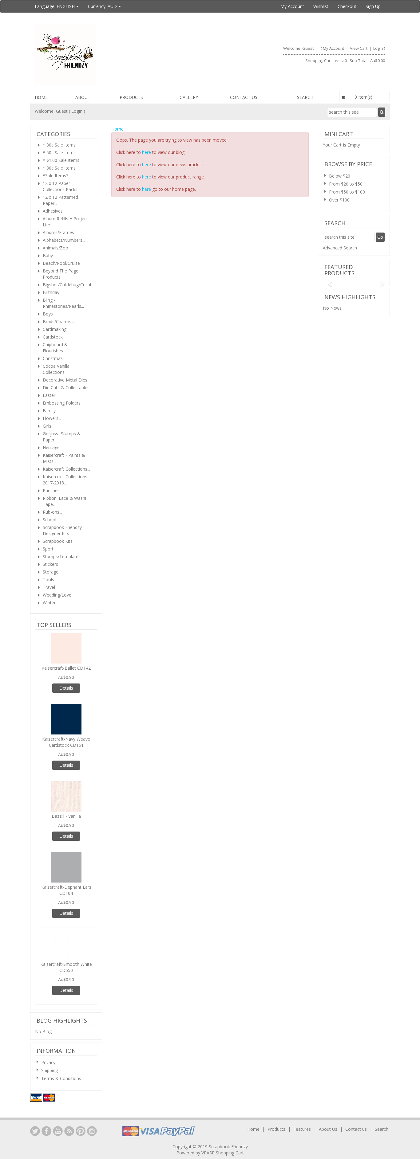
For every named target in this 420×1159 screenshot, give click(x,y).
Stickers (50, 564)
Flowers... (52, 418)
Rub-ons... (52, 512)
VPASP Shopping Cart (222, 1153)
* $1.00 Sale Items (61, 160)
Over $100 (339, 200)
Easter (49, 395)
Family (49, 410)
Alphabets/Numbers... (64, 240)
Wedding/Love (57, 595)
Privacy (48, 1062)
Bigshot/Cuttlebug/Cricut (67, 285)
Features (302, 1129)
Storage (50, 572)
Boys (48, 314)
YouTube (58, 1131)
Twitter (35, 1131)
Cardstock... (54, 337)
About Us (328, 1129)
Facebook (46, 1131)
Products (131, 97)
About (82, 97)
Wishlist (320, 6)
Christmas (53, 358)
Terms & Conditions (61, 1078)
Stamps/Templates (62, 556)
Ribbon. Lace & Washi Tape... (64, 501)
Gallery (189, 97)
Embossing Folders (62, 403)
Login (378, 48)
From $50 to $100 (347, 192)
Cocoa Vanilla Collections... (56, 369)
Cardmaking (54, 329)
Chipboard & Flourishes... (55, 348)
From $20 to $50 (346, 184)
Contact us (243, 97)
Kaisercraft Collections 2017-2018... (65, 480)
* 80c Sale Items (59, 168)
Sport (48, 549)
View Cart (359, 48)
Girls (47, 426)
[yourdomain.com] (120, 54)
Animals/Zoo (55, 248)
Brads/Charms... (58, 321)
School (49, 520)
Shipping (49, 1070)
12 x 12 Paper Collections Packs (60, 186)
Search (305, 97)
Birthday (51, 292)
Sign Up (373, 6)
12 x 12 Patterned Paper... (60, 200)
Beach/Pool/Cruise (61, 263)
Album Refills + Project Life (65, 222)
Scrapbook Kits (58, 541)
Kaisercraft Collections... (66, 469)
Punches (51, 490)
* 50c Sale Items (59, 152)
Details (66, 688)
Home (41, 97)
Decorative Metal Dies (65, 380)
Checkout (347, 6)
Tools (48, 579)
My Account (292, 6)
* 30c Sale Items (59, 145)
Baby (48, 255)
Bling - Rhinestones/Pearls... (63, 303)
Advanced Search (340, 248)
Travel (49, 587)
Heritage (51, 447)
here (146, 152)
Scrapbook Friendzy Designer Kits (62, 530)
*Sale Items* (56, 175)
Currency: (102, 6)
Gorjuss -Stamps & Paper (62, 437)
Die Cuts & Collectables (66, 387)
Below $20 (339, 176)
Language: (55, 6)
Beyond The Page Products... (60, 274)
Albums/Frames (58, 232)
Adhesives (53, 211)
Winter (49, 602)
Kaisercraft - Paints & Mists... (64, 458)
